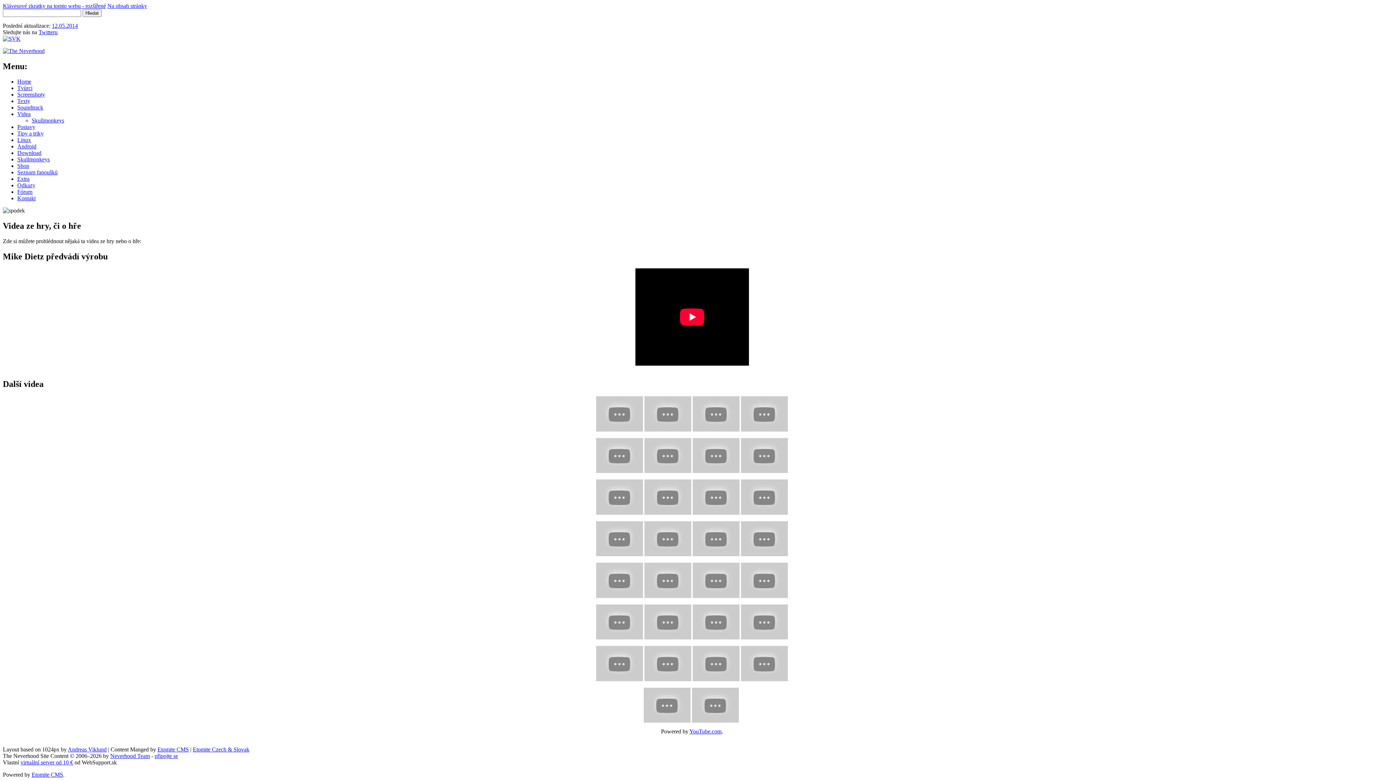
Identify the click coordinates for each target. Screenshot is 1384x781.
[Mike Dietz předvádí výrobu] (764, 620)
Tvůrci (24, 88)
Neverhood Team (130, 756)
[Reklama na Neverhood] (667, 620)
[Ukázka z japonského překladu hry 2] (764, 662)
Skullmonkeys (48, 120)
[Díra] (764, 495)
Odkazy (26, 185)
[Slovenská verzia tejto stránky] (12, 39)
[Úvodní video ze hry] (619, 412)
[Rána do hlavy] (667, 537)
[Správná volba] (667, 578)
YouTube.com (705, 731)
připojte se (166, 756)
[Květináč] (619, 537)
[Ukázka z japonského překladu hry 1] (716, 662)
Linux (24, 140)
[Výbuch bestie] (764, 412)
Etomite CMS (173, 749)
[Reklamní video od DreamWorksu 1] (619, 662)
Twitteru (48, 32)
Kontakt (26, 198)
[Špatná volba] (619, 578)
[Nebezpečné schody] (764, 454)
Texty (23, 101)
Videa (24, 114)
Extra (23, 179)
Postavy (26, 127)
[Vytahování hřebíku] (667, 495)
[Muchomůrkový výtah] (716, 495)
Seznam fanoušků (37, 172)
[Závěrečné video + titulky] (716, 578)
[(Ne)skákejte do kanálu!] (619, 495)
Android (26, 146)
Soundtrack (30, 107)
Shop (23, 166)
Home (24, 82)
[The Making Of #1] (764, 578)
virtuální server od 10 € (47, 762)
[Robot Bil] (716, 537)
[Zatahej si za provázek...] (667, 454)
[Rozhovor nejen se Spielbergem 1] (667, 703)
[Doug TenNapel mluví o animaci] (716, 620)
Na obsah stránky (127, 6)
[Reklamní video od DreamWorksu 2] (667, 662)
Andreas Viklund (87, 749)
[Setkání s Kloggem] (764, 537)
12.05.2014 (65, 26)
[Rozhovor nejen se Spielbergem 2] (715, 703)
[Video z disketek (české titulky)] (667, 412)
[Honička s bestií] (716, 412)
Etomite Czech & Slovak (221, 749)
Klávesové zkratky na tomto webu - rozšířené (54, 6)
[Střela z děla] (716, 454)
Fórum (24, 192)
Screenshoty (31, 95)
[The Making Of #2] (619, 620)
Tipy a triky (30, 133)
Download (29, 153)
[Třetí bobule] (619, 454)
